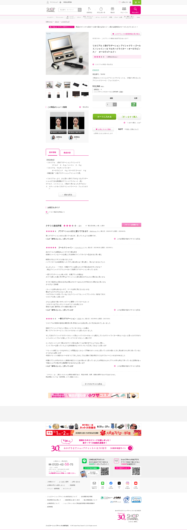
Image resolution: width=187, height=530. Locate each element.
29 (80, 226)
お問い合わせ (76, 482)
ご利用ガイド (51, 482)
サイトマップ (67, 488)
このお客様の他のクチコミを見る (128, 239)
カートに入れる (104, 117)
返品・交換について (132, 129)
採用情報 (50, 507)
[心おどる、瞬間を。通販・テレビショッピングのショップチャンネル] (51, 9)
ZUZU (79, 318)
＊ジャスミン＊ (79, 247)
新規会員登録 (68, 2)
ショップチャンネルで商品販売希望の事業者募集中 (79, 503)
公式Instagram (127, 487)
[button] (136, 500)
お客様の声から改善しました (56, 485)
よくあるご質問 (63, 482)
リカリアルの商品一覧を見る (104, 64)
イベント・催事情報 (53, 488)
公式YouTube (136, 487)
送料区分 (96, 89)
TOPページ (49, 21)
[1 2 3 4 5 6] (111, 104)
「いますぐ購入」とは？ (133, 122)
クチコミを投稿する (131, 225)
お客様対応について (53, 503)
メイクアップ (65, 21)
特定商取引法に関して (54, 500)
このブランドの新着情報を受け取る (127, 34)
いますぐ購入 (131, 117)
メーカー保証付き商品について (55, 212)
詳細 (121, 91)
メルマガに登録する (94, 487)
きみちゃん (93, 231)
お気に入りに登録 (104, 129)
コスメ (57, 21)
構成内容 (67, 153)
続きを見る (68, 195)
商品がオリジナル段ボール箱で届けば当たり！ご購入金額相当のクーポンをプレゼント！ (107, 27)
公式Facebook (111, 487)
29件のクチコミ (112, 56)
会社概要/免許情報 (86, 496)
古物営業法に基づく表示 (72, 500)
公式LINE (102, 487)
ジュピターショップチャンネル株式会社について (62, 496)
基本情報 (52, 152)
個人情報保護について (90, 500)
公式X (119, 487)
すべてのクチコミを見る (93, 384)
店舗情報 (72, 485)
